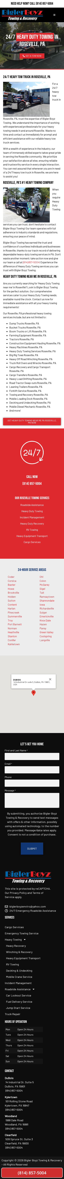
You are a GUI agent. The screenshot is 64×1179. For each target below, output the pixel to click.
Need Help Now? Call (23, 3)
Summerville (15, 616)
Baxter (11, 584)
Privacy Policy (18, 892)
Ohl (41, 576)
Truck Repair (12, 1014)
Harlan (11, 608)
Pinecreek (13, 612)
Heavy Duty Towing (32, 511)
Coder (11, 576)
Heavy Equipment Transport (32, 535)
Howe (11, 588)
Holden (12, 596)
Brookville (13, 592)
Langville (45, 640)
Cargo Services (32, 541)
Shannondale (47, 600)
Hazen (43, 624)
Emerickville (47, 616)
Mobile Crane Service (19, 976)
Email (8, 764)
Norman (12, 628)
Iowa (42, 604)
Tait (42, 592)
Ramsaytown (47, 596)
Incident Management (32, 517)
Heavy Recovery (16, 945)
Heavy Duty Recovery (32, 523)
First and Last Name (16, 750)
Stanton (12, 636)
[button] (33, 693)
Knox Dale (45, 620)
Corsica (12, 580)
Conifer (12, 640)
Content (12, 604)
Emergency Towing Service (22, 933)
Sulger (43, 612)
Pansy (43, 628)
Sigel (42, 588)
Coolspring (46, 636)
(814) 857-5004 (44, 3)
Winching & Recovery (19, 952)
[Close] (50, 679)
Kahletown (14, 644)
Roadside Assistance (32, 504)
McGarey (44, 584)
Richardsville (47, 608)
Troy (10, 620)
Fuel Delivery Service (19, 1001)
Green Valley (46, 632)
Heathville (13, 632)
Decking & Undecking (19, 970)
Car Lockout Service (18, 995)
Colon (43, 580)
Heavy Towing (13, 939)
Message (10, 790)
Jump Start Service (18, 1007)
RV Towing (32, 529)
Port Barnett (15, 624)
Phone (8, 777)
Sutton (11, 600)
